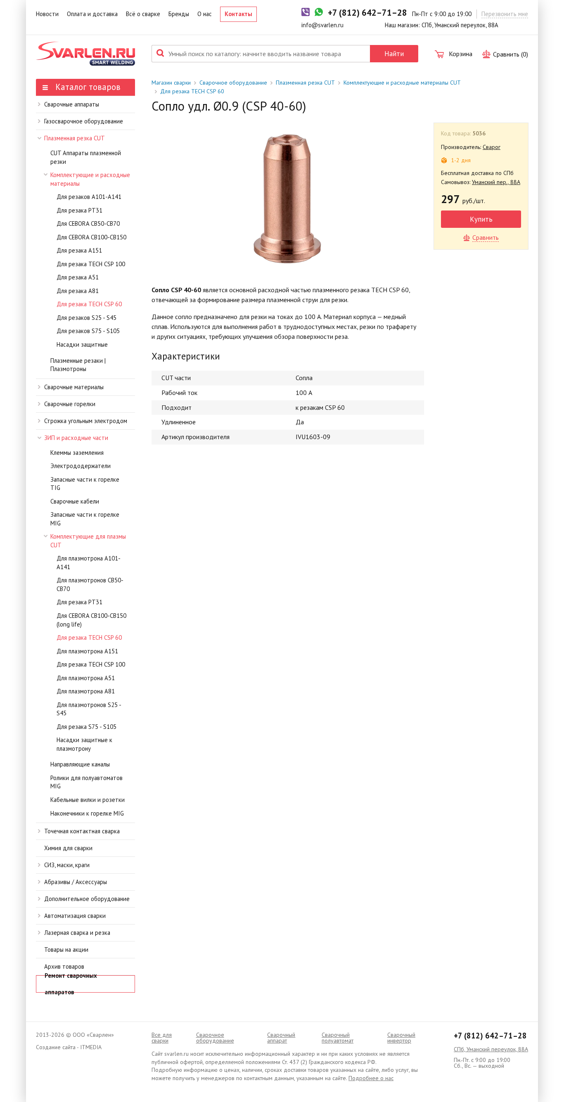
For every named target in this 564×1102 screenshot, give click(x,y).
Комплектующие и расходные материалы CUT (402, 82)
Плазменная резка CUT (74, 138)
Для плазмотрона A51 (86, 678)
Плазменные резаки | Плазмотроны (78, 365)
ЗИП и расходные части (76, 438)
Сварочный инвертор (401, 1037)
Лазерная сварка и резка (77, 932)
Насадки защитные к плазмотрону (84, 744)
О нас (204, 14)
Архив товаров (64, 966)
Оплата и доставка (92, 14)
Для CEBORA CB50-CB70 (88, 223)
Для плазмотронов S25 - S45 (89, 709)
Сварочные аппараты (71, 104)
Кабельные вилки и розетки (87, 800)
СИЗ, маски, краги (67, 865)
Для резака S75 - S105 (86, 727)
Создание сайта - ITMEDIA (69, 1047)
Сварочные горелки (69, 404)
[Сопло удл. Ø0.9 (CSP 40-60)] (288, 197)
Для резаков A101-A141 (89, 197)
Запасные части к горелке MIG (84, 519)
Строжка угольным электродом (85, 421)
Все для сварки (162, 1037)
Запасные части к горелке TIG (84, 483)
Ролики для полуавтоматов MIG (86, 782)
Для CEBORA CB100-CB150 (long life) (91, 620)
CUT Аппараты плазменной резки (85, 157)
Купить (481, 219)
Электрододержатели (80, 466)
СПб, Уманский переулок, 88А (491, 1049)
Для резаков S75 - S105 (88, 331)
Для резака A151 (79, 250)
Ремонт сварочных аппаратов (71, 984)
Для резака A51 (78, 277)
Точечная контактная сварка (82, 831)
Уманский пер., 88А (496, 182)
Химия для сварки (68, 848)
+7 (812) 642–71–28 (490, 1036)
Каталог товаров (87, 86)
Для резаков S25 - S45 (86, 318)
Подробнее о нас (370, 1078)
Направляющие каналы (80, 764)
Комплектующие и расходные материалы (90, 179)
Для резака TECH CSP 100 (91, 264)
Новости (47, 14)
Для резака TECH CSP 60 (89, 304)
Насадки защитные (82, 344)
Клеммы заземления (77, 452)
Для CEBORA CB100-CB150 (91, 237)
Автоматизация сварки (75, 916)
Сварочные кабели (74, 501)
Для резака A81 (78, 291)
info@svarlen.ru (322, 25)
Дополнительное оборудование (87, 899)
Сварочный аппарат (281, 1037)
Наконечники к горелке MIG (87, 813)
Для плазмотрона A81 (86, 691)
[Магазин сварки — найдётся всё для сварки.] (85, 54)
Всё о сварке (143, 14)
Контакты (238, 14)
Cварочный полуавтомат (337, 1037)
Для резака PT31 (79, 210)
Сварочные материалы (74, 387)
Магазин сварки (171, 82)
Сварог (491, 147)
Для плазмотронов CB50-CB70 (90, 584)
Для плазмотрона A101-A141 (89, 562)
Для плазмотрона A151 (87, 651)
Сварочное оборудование (233, 82)
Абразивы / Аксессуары (75, 882)
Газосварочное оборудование (83, 121)
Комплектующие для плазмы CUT (88, 540)
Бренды (178, 14)
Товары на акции (66, 949)
